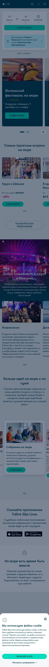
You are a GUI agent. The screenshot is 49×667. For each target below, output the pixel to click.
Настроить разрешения (23, 662)
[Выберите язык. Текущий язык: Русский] (45, 619)
